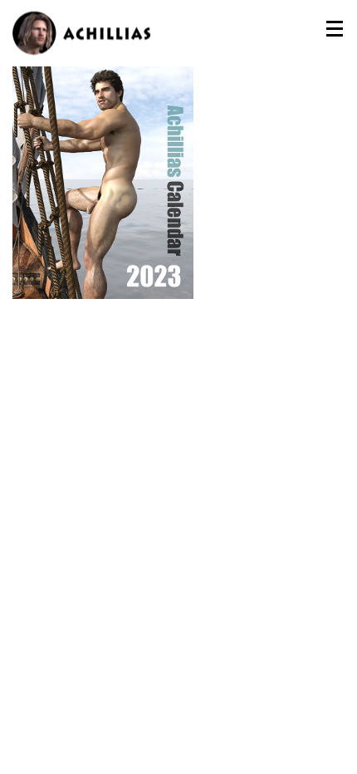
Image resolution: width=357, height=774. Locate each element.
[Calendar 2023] (102, 173)
